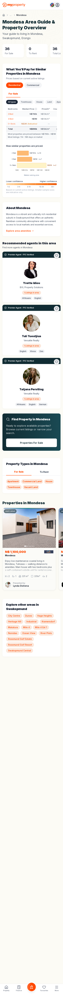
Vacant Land (31, 487)
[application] (31, 161)
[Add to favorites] (56, 255)
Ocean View (28, 633)
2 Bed (10, 114)
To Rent (44, 472)
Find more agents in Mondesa (17, 247)
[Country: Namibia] (55, 5)
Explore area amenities (18, 230)
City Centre (14, 615)
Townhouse (26, 102)
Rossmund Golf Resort (20, 644)
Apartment (13, 481)
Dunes (28, 615)
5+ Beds (11, 124)
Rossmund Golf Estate (20, 639)
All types (12, 102)
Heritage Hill (14, 621)
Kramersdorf (48, 621)
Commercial (33, 85)
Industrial (31, 621)
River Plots (46, 633)
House (39, 102)
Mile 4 (26, 627)
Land (49, 102)
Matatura (13, 627)
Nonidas (12, 633)
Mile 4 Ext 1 (41, 627)
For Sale (13, 93)
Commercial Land (32, 481)
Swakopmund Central (19, 650)
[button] (29, 565)
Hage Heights (44, 615)
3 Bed (10, 119)
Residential (15, 85)
